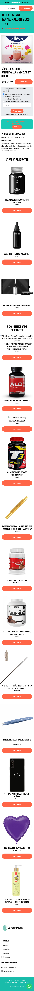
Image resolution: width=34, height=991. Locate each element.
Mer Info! (23, 82)
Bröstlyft (5, 945)
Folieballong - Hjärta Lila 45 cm (17, 848)
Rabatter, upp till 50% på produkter (17, 94)
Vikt (11, 137)
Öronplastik (6, 957)
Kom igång (25, 8)
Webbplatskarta (24, 982)
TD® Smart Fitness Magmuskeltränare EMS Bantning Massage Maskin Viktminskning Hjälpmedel (17, 346)
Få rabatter (17, 111)
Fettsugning (6, 949)
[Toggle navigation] (4, 8)
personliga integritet (13, 114)
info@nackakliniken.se (10, 967)
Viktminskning (19, 137)
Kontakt (17, 980)
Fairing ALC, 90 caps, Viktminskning (17, 400)
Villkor (24, 980)
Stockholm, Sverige (8, 971)
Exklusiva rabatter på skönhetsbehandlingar (13, 98)
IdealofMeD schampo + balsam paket (17, 305)
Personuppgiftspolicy (11, 982)
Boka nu (17, 127)
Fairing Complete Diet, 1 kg (17, 580)
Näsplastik (6, 953)
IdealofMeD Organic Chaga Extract (17, 254)
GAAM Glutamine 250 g (17, 421)
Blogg (10, 980)
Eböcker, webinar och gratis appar (17, 101)
